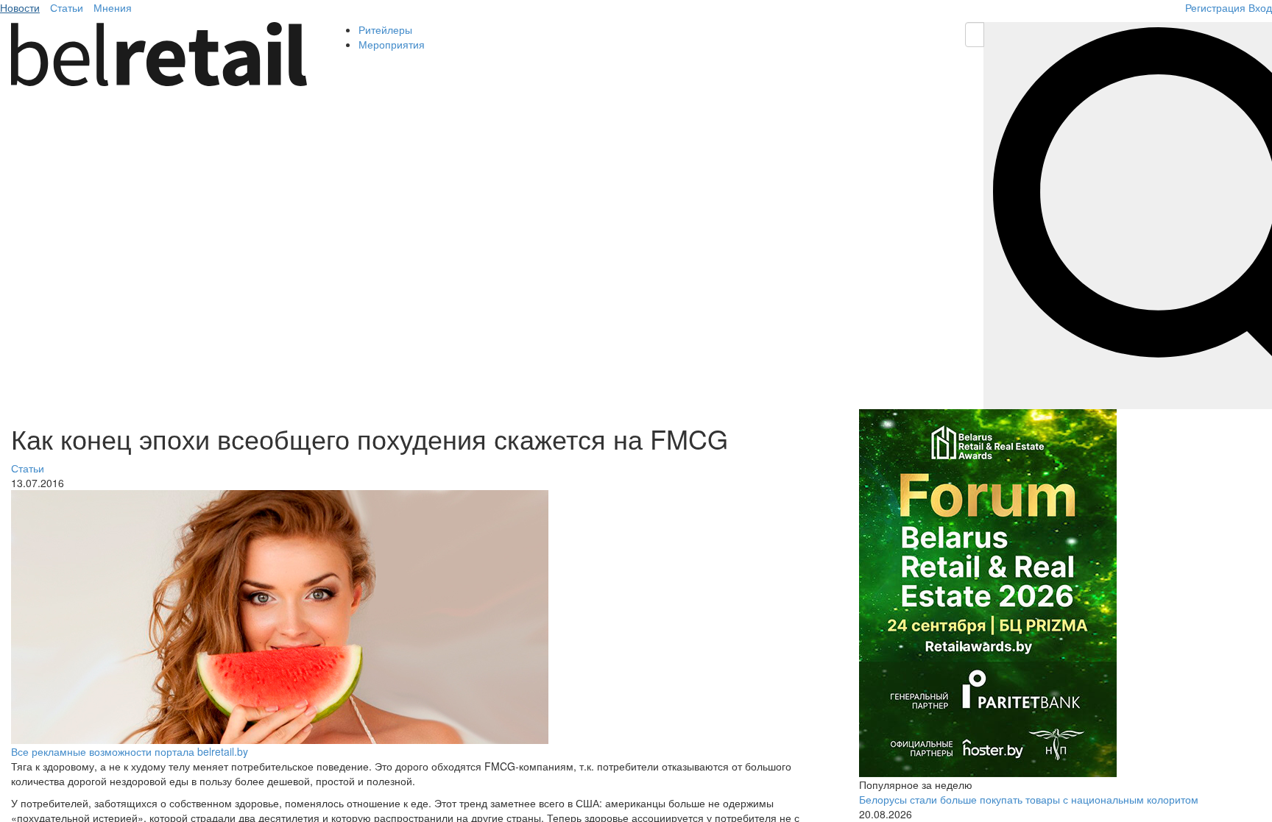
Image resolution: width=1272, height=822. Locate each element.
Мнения (112, 7)
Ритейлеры (385, 29)
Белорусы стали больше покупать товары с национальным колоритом (1028, 799)
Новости (20, 7)
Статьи (66, 7)
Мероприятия (391, 44)
